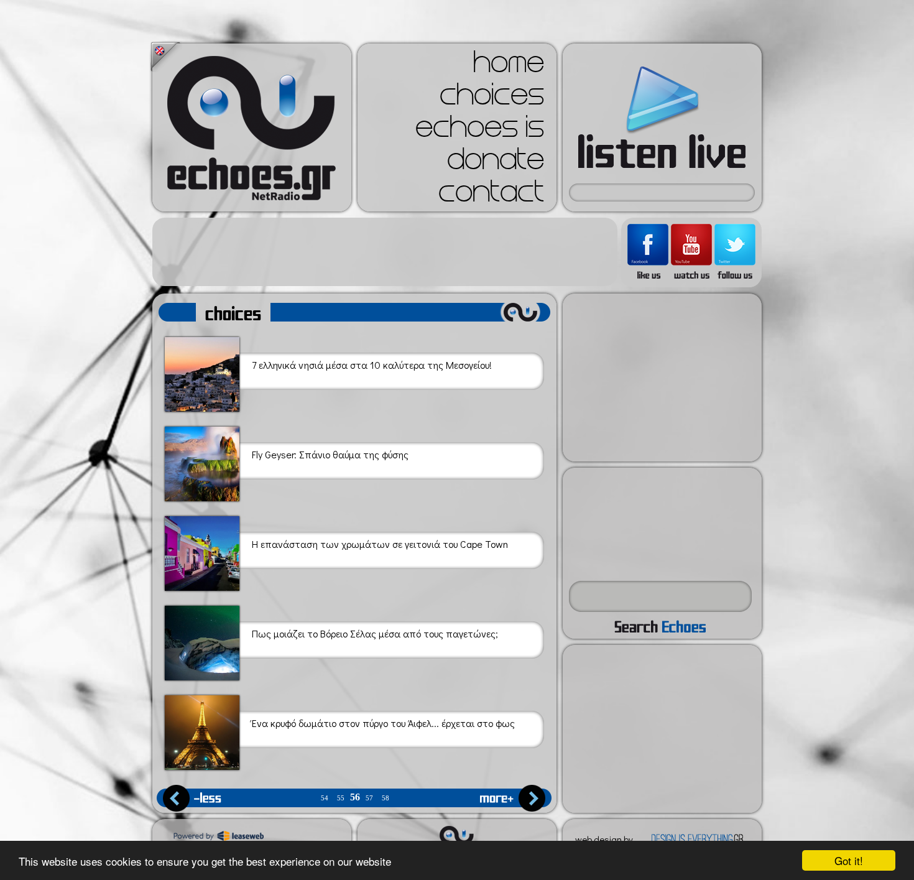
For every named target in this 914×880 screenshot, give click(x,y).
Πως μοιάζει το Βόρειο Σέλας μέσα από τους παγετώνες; (375, 634)
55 (340, 798)
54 (324, 798)
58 (385, 798)
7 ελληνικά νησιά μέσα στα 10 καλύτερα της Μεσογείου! (372, 365)
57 (369, 798)
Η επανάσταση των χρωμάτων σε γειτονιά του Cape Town (380, 544)
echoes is (479, 130)
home (508, 65)
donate (495, 162)
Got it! (848, 860)
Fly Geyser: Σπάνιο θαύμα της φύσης (330, 454)
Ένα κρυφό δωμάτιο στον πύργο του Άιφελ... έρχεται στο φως (383, 723)
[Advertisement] (385, 252)
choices (492, 98)
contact (491, 195)
